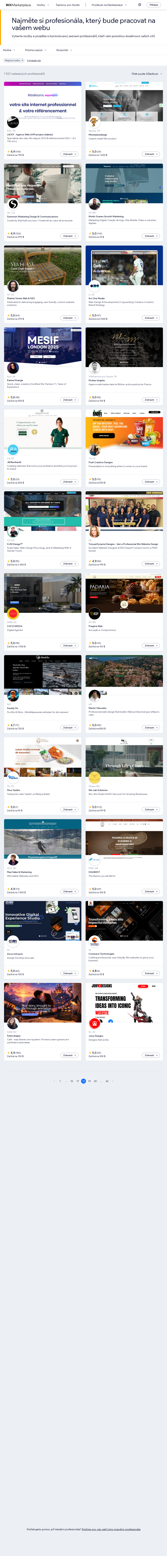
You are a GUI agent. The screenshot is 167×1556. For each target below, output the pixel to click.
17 (77, 1081)
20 (95, 1081)
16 (71, 1081)
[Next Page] (112, 1081)
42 (107, 1081)
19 (89, 1081)
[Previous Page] (54, 1081)
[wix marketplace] (18, 5)
